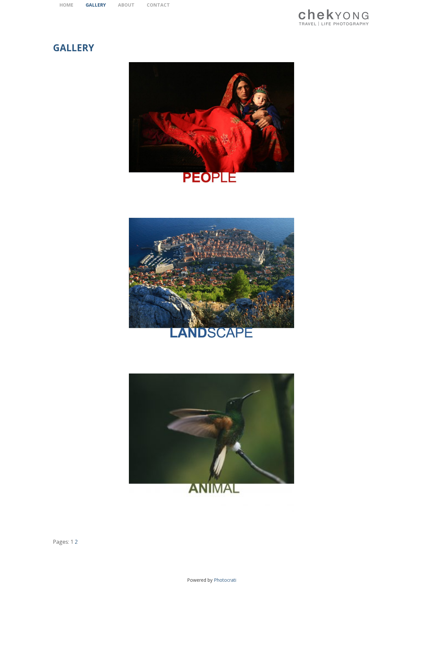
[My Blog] (314, 17)
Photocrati (225, 580)
